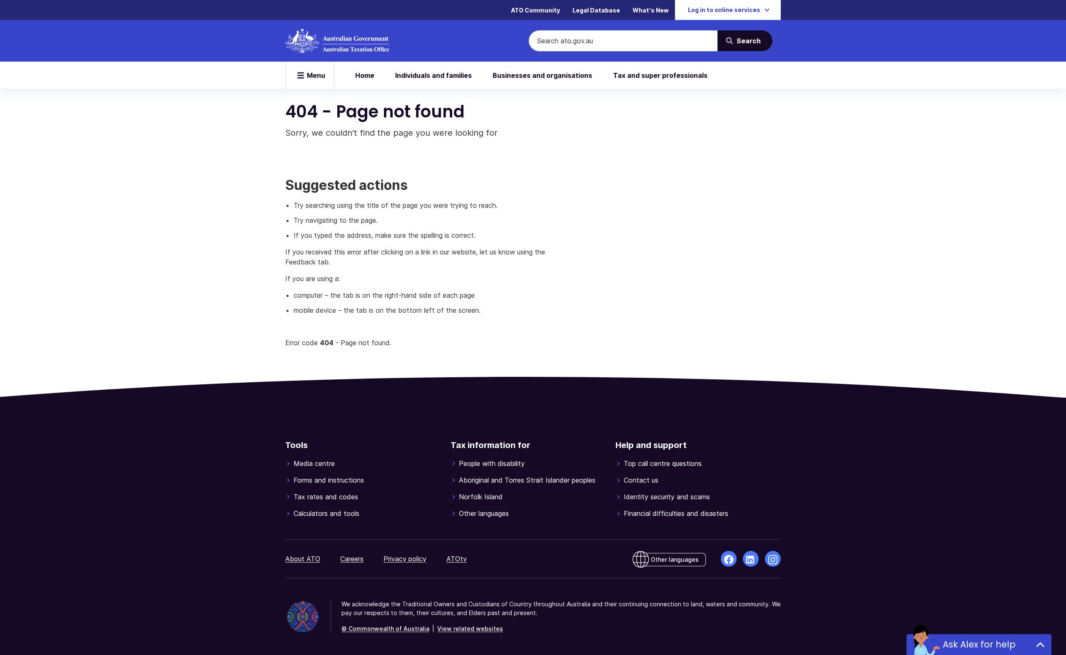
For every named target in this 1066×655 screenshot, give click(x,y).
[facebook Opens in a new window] (729, 559)
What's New (651, 10)
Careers (352, 559)
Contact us (641, 480)
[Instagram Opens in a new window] (773, 559)
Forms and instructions (329, 480)
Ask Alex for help (979, 644)
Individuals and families (433, 75)
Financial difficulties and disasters (676, 513)
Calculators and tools (326, 513)
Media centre (314, 463)
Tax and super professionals (660, 75)
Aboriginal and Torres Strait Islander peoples (527, 480)
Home (364, 75)
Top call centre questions (663, 463)
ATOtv (456, 559)
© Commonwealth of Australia (385, 628)
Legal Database (596, 10)
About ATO (302, 559)
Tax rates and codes (326, 497)
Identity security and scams (667, 497)
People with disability (492, 463)
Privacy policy (405, 559)
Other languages (484, 513)
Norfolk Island (481, 497)
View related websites (470, 628)
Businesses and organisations (542, 75)
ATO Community (535, 10)
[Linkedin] (751, 559)
